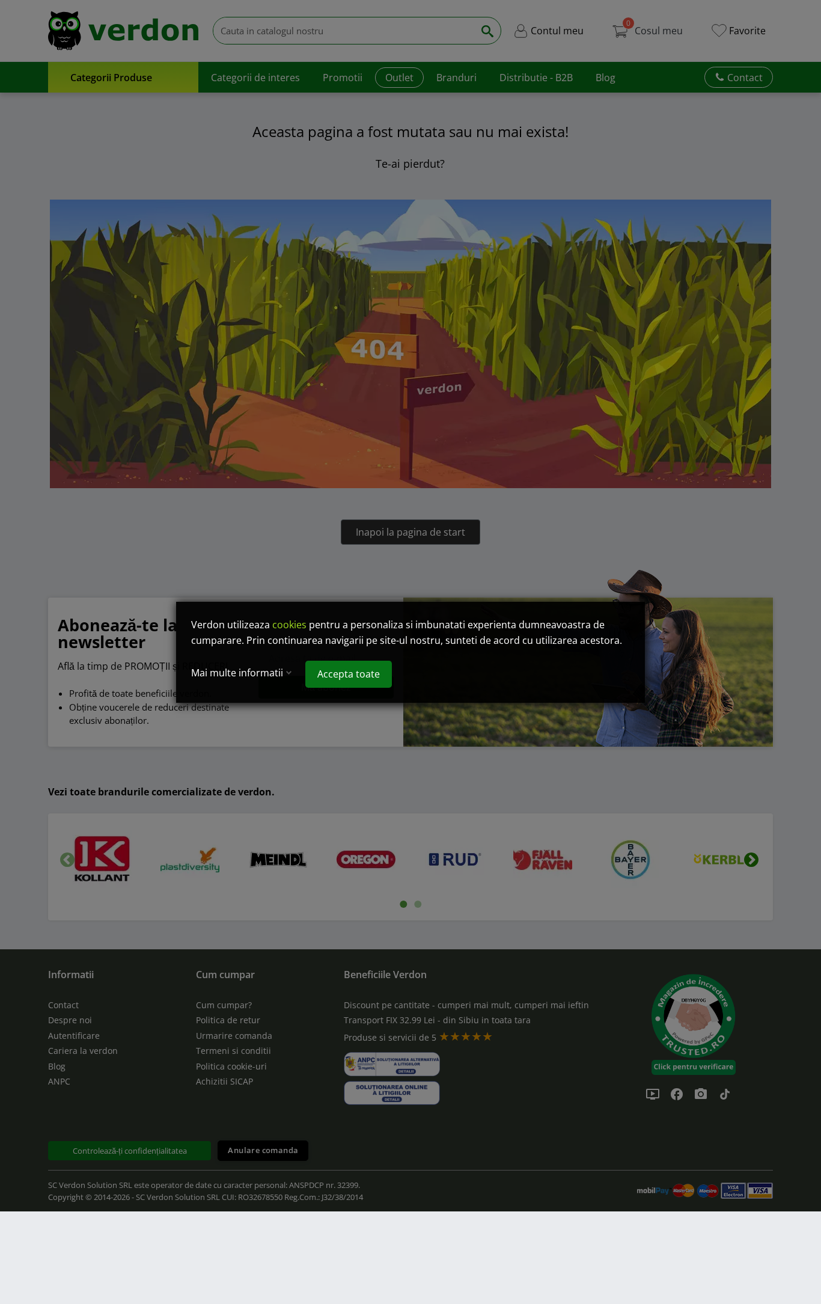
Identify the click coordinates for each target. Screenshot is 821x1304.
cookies (289, 624)
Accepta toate (348, 674)
